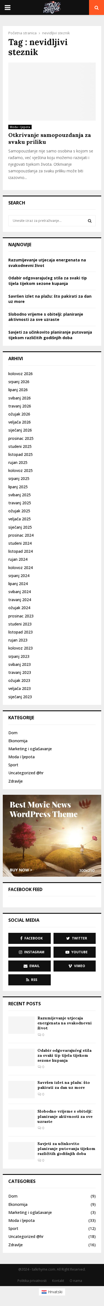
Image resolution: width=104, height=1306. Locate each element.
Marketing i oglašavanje (30, 748)
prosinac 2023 (21, 616)
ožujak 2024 (19, 607)
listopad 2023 (20, 632)
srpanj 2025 (18, 478)
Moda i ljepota (20, 127)
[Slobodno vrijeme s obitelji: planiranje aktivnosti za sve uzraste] (21, 1118)
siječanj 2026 (20, 430)
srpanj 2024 (18, 575)
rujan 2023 (17, 640)
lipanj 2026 (18, 389)
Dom (12, 732)
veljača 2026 (19, 422)
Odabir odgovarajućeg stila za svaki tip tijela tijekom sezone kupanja (47, 280)
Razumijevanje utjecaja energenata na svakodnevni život (64, 1023)
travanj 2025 (19, 502)
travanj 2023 (19, 672)
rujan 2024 (17, 559)
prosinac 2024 (21, 535)
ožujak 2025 (19, 510)
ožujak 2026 (19, 414)
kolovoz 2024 (20, 567)
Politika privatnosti (32, 1280)
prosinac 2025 (21, 438)
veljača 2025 (19, 518)
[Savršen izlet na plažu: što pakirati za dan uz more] (21, 1089)
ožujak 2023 (19, 680)
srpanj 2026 (18, 381)
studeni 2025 (20, 446)
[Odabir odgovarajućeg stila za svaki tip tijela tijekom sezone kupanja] (21, 1057)
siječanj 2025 (20, 527)
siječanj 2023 (20, 696)
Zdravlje (15, 781)
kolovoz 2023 (20, 648)
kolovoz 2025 (20, 470)
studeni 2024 (20, 543)
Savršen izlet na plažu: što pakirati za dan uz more (63, 1085)
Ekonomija (17, 740)
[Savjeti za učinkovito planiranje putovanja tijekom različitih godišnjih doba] (21, 1150)
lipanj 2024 (18, 583)
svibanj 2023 (19, 664)
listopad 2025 (20, 454)
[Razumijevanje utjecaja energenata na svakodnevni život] (21, 1025)
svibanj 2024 (19, 591)
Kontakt (58, 1280)
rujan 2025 (17, 462)
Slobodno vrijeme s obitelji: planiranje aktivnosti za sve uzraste (45, 316)
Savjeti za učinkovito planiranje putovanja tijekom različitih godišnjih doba (50, 334)
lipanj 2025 (18, 486)
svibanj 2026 (19, 398)
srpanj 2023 (18, 656)
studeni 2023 (20, 624)
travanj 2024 (19, 599)
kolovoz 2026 (20, 373)
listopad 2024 (20, 551)
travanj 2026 (19, 406)
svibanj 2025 (19, 494)
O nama (76, 1280)
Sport (13, 764)
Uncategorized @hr (26, 772)
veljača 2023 (19, 688)
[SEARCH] (90, 220)
